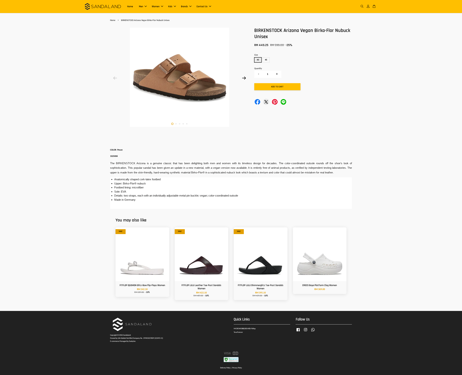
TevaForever (238, 332)
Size (256, 55)
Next (244, 77)
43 (258, 60)
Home (130, 6)
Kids (170, 6)
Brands (184, 6)
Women (156, 6)
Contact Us (202, 6)
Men (141, 6)
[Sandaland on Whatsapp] (312, 332)
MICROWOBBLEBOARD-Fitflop (245, 329)
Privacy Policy (237, 368)
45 (266, 60)
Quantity (258, 68)
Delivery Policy (225, 368)
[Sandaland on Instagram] (305, 332)
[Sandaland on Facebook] (298, 332)
